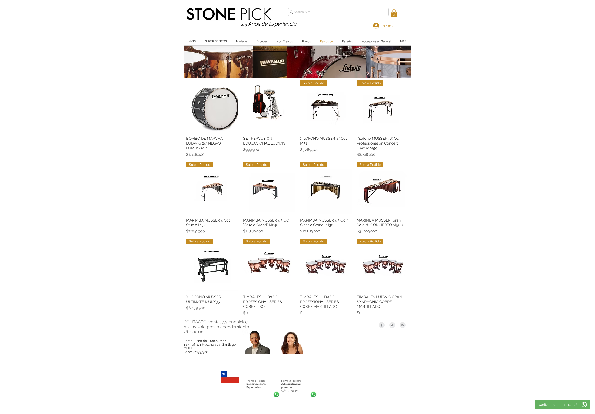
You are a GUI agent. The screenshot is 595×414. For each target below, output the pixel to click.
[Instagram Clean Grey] (403, 325)
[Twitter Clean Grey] (392, 325)
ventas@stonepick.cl (228, 321)
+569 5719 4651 (291, 390)
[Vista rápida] (212, 106)
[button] (394, 13)
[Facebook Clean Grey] (382, 325)
